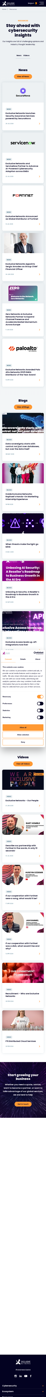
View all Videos (23, 764)
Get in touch (23, 1104)
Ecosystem (8, 1391)
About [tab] (37, 659)
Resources (13, 9)
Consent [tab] (8, 659)
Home (5, 9)
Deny (23, 742)
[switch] (40, 703)
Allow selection (23, 735)
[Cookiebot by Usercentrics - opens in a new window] (33, 653)
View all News (23, 76)
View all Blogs (23, 407)
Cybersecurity (9, 1386)
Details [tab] (23, 659)
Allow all (23, 727)
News (19, 55)
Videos (26, 55)
